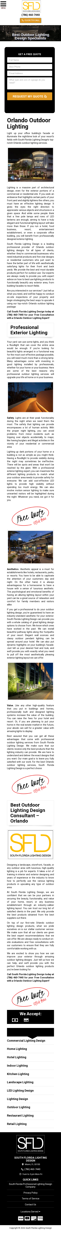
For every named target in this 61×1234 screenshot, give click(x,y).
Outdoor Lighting (18, 1107)
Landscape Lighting (20, 1082)
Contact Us (30, 1204)
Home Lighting (17, 1049)
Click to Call (32, 20)
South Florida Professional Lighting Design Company (30, 1185)
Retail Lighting (17, 1124)
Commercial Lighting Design (26, 1040)
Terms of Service (30, 1198)
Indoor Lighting (17, 1065)
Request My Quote (28, 96)
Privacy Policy (31, 1192)
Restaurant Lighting (20, 1115)
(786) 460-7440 (30, 14)
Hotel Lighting (16, 1057)
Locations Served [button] (30, 1211)
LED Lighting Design (20, 1090)
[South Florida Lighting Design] (30, 1144)
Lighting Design (17, 1099)
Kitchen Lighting (18, 1074)
